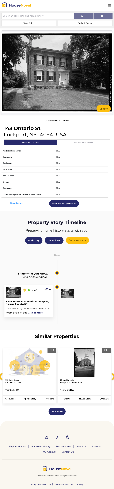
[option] (29, 375)
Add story (33, 240)
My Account (49, 451)
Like (49, 289)
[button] (64, 120)
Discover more (77, 240)
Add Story (31, 399)
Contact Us (68, 451)
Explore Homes (17, 446)
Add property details (64, 203)
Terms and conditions (63, 484)
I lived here (54, 240)
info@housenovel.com (41, 484)
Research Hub (63, 446)
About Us (81, 446)
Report (47, 314)
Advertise (97, 446)
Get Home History (40, 446)
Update (103, 108)
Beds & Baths (85, 23)
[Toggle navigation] (110, 5)
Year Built (28, 23)
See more (57, 411)
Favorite (52, 120)
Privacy (80, 484)
